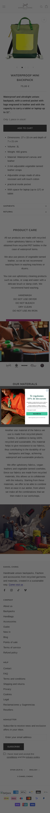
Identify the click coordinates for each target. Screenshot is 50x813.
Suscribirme (37, 413)
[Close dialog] (47, 390)
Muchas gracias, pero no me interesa (37, 417)
